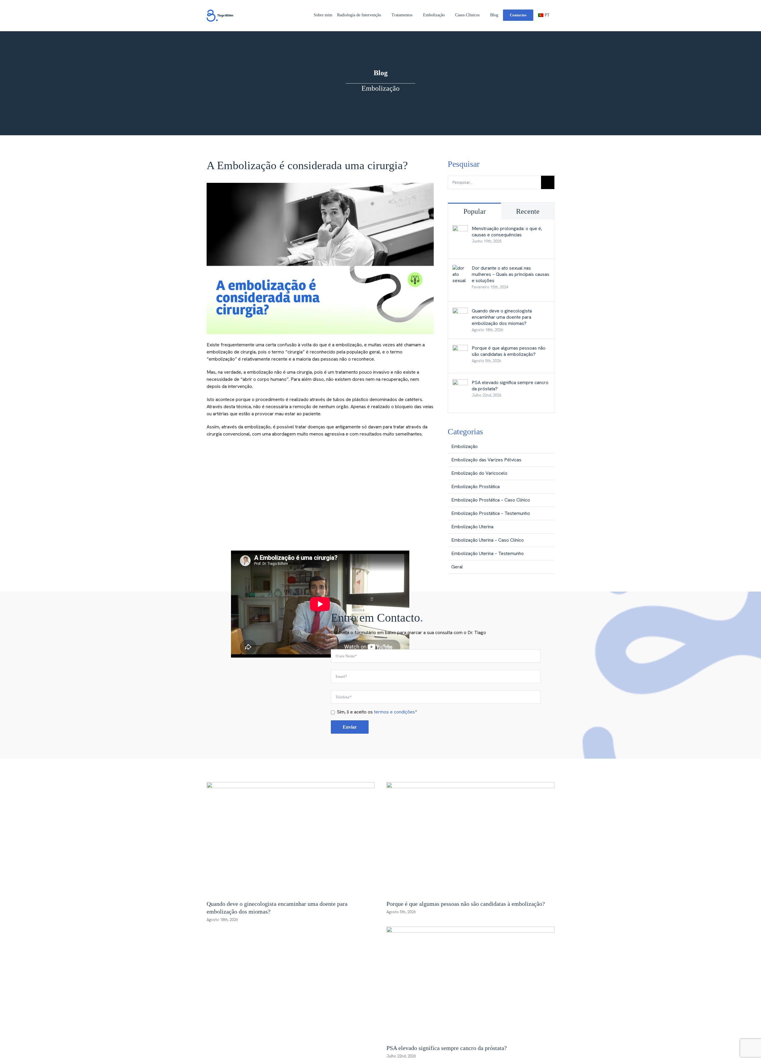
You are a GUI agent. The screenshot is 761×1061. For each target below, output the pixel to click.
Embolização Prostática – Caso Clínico (490, 500)
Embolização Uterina (472, 527)
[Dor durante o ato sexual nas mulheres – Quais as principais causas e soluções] (460, 268)
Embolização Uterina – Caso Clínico (487, 540)
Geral (457, 567)
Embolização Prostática (475, 486)
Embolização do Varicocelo (479, 473)
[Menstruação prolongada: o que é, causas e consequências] (460, 229)
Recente (528, 211)
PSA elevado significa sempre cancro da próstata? (510, 385)
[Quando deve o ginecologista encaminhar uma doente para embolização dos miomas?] (460, 311)
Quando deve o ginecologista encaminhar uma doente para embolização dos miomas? (502, 317)
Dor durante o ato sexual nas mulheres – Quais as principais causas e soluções (510, 274)
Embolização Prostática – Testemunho (490, 513)
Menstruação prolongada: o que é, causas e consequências (507, 231)
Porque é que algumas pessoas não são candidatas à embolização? (508, 351)
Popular (474, 211)
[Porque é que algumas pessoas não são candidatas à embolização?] (460, 348)
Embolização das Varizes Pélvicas (486, 460)
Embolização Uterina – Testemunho (487, 553)
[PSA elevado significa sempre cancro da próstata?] (460, 383)
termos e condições (394, 712)
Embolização (464, 446)
